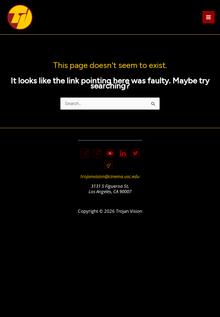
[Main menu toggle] (209, 17)
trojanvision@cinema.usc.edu (110, 176)
